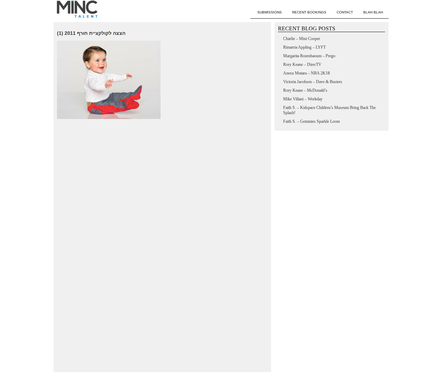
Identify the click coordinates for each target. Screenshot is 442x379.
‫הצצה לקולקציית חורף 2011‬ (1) (91, 33)
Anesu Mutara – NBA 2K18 (306, 73)
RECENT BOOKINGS (309, 12)
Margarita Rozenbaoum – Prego (309, 55)
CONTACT (345, 12)
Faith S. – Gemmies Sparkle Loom (311, 121)
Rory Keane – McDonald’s (305, 90)
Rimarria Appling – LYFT (304, 47)
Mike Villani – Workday (303, 99)
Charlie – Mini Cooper (301, 38)
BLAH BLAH (373, 12)
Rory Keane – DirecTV (302, 64)
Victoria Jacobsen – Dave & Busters (312, 81)
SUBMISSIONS (269, 12)
